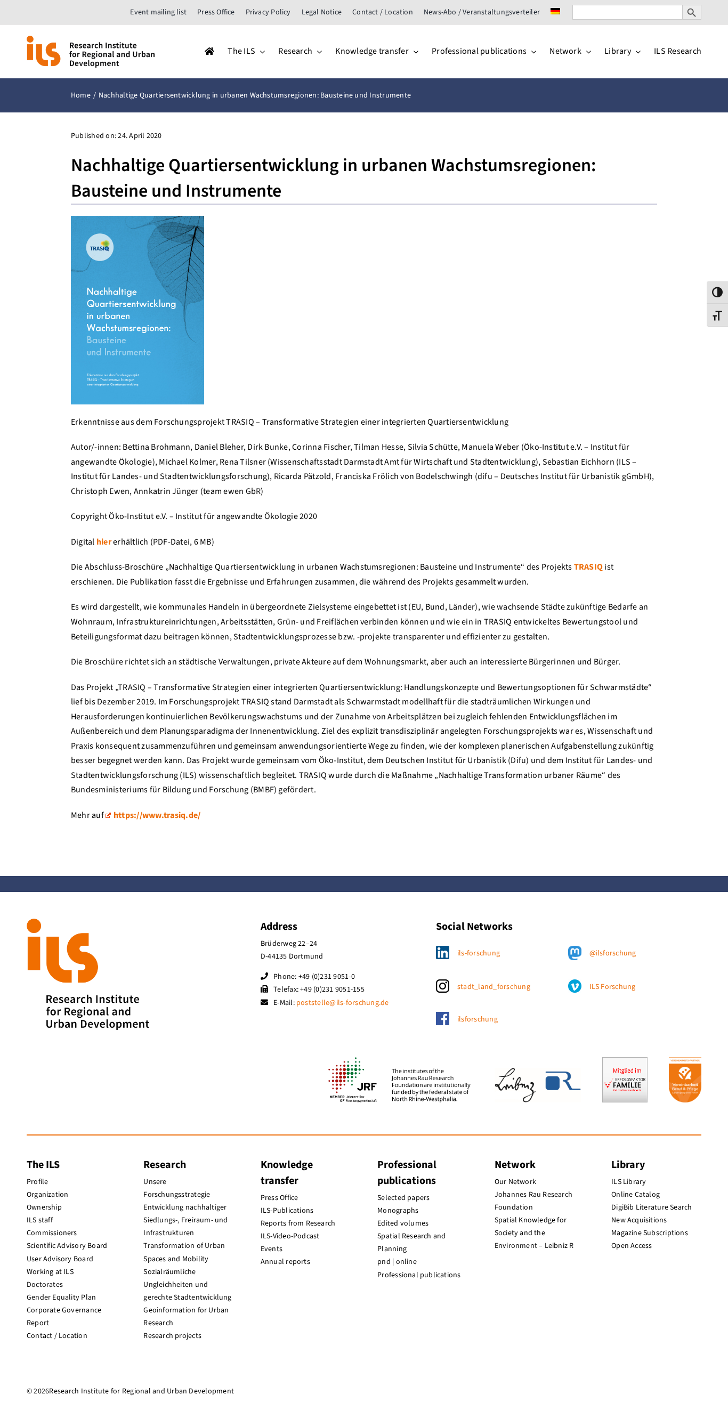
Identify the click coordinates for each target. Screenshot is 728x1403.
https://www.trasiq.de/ (157, 815)
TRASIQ (588, 567)
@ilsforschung (612, 953)
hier (103, 542)
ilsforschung (477, 1019)
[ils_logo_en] (91, 40)
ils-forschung (478, 953)
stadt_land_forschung (493, 987)
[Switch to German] (555, 12)
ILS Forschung (612, 987)
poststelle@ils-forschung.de (342, 1002)
